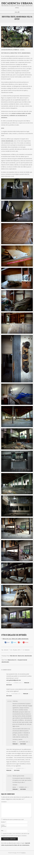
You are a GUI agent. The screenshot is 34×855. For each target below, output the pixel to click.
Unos (15, 852)
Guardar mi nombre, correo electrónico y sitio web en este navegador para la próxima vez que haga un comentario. (15, 834)
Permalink (26, 682)
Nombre (3, 822)
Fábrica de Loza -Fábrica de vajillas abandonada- (15, 638)
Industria (27, 650)
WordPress (23, 852)
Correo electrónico (3, 826)
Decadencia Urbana (17, 3)
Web (2, 830)
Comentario (3, 801)
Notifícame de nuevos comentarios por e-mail (13, 819)
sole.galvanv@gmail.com (13, 680)
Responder (9, 684)
